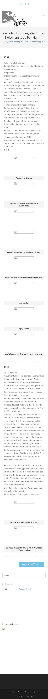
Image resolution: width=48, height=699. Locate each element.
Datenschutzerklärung (26, 692)
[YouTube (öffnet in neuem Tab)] (27, 6)
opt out (38, 692)
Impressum (11, 692)
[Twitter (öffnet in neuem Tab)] (21, 6)
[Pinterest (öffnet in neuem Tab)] (24, 6)
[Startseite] (3, 42)
